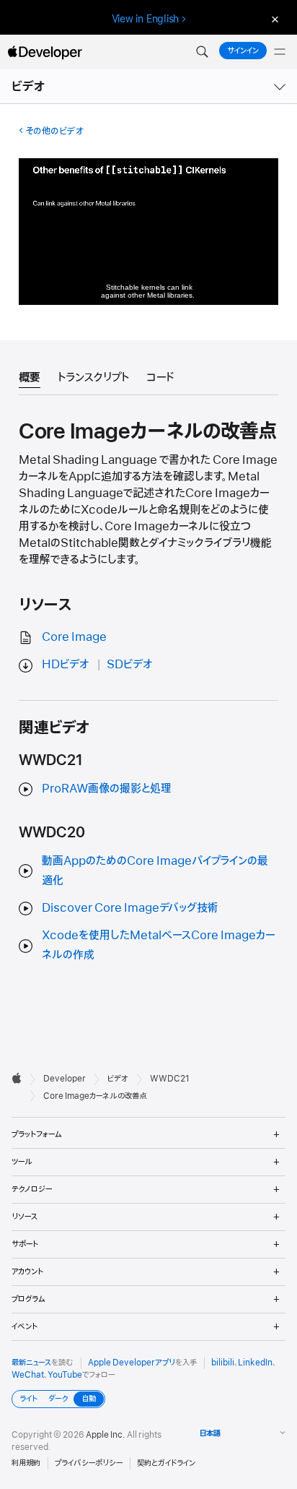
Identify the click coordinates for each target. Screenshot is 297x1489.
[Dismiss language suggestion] (273, 19)
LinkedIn (255, 1363)
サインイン (243, 51)
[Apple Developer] (44, 52)
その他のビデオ (54, 131)
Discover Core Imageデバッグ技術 (130, 908)
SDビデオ (130, 664)
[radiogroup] (58, 1399)
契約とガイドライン (166, 1463)
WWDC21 (170, 1079)
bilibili (222, 1363)
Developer (64, 1079)
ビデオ (29, 87)
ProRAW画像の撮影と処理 (107, 789)
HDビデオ (65, 664)
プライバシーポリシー (89, 1463)
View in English (145, 19)
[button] (202, 52)
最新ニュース (31, 1363)
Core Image (74, 637)
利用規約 (26, 1463)
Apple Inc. (105, 1435)
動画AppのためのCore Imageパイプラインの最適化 (155, 871)
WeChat (28, 1375)
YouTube (65, 1375)
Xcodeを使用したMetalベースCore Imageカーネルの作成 (158, 945)
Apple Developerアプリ (131, 1363)
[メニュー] (279, 52)
